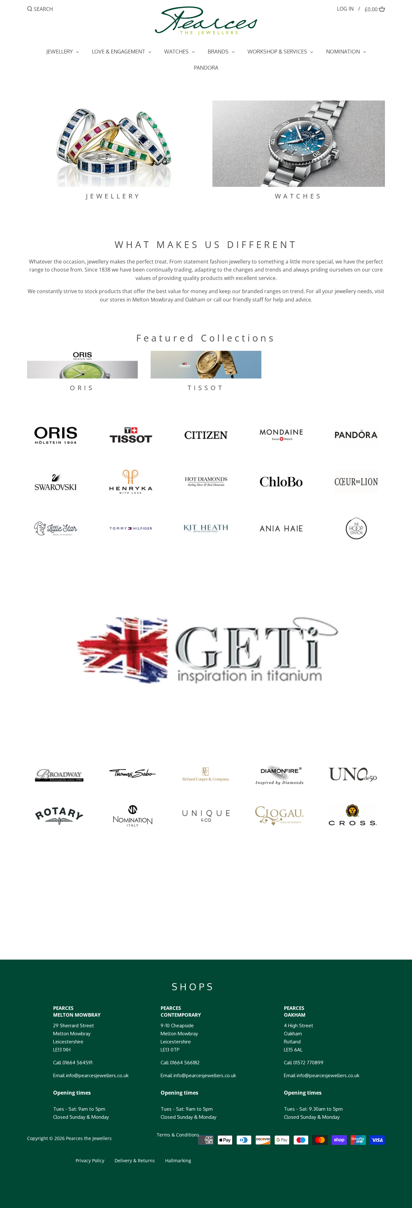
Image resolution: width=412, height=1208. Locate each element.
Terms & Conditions (178, 1135)
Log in (345, 8)
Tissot (206, 387)
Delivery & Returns (135, 1160)
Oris (82, 387)
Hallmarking (178, 1160)
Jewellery (113, 196)
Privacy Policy (90, 1160)
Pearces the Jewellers (89, 1138)
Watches (299, 196)
